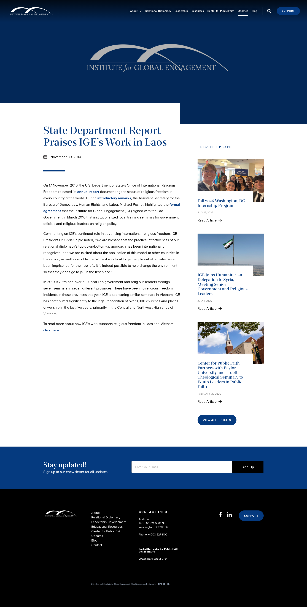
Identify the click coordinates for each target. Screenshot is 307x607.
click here (51, 330)
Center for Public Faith (220, 11)
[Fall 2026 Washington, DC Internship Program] (231, 180)
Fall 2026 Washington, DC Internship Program (221, 203)
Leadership (181, 11)
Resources (198, 11)
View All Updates (217, 420)
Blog (254, 11)
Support (288, 11)
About (134, 11)
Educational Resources (107, 526)
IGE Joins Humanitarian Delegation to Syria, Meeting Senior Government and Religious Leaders (222, 284)
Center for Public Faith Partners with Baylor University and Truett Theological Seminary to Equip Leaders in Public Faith (220, 374)
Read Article (207, 220)
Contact (96, 545)
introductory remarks (114, 198)
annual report (88, 191)
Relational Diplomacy (158, 11)
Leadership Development (108, 522)
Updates (243, 11)
